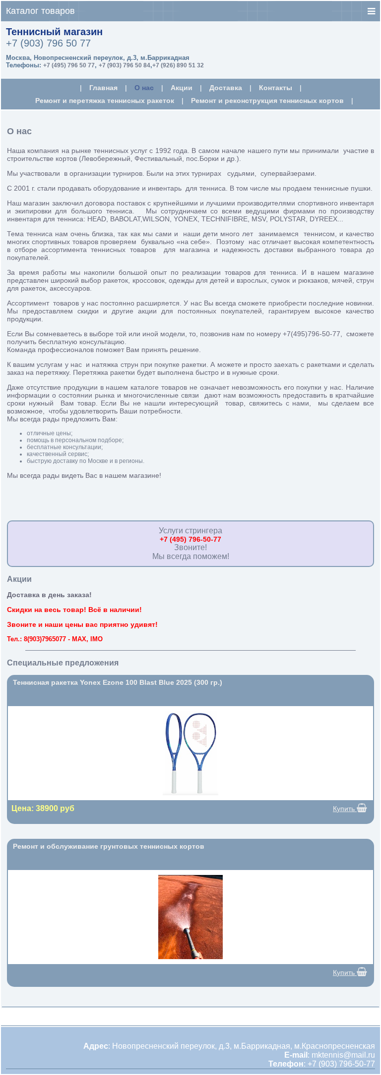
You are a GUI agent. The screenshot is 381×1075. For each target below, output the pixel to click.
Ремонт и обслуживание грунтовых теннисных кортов (108, 846)
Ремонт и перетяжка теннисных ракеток (104, 100)
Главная (103, 88)
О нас (144, 88)
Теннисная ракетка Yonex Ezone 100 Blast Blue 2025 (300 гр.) (117, 682)
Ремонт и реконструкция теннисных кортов (267, 100)
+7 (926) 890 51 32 (178, 65)
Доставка (225, 88)
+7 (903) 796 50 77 (48, 43)
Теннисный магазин (54, 31)
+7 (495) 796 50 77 (69, 65)
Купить (345, 809)
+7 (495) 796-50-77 (190, 539)
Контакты (275, 88)
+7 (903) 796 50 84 (124, 65)
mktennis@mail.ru (343, 1055)
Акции (181, 88)
